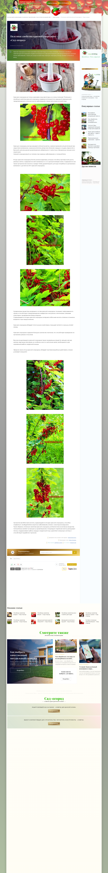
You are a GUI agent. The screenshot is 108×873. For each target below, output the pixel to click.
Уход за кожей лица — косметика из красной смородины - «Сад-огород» (90, 97)
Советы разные (52, 3)
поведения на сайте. (58, 542)
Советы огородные (62, 3)
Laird (23, 24)
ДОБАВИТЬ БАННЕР (90, 69)
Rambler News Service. (72, 537)
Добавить (62, 564)
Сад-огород (56, 17)
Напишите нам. (73, 542)
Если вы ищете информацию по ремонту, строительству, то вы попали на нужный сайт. (29, 17)
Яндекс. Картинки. (72, 540)
